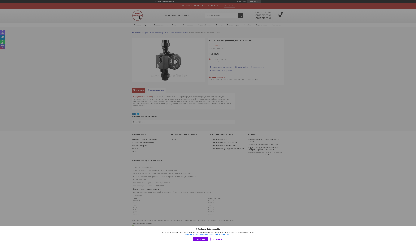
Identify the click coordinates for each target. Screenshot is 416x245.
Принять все (201, 239)
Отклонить (217, 239)
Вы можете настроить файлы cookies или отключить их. (207, 234)
